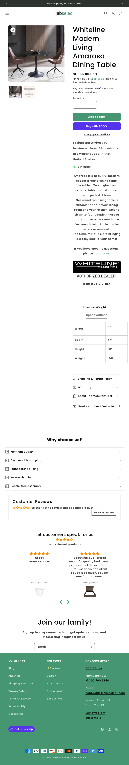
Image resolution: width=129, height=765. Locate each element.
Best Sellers (54, 698)
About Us (14, 676)
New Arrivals (55, 691)
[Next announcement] (122, 3)
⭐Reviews (53, 668)
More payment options (97, 134)
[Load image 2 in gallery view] (29, 92)
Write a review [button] (104, 512)
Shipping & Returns (21, 683)
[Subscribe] (91, 647)
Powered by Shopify (75, 757)
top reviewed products (64, 544)
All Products (55, 683)
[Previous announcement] (6, 3)
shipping (99, 78)
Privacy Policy (17, 691)
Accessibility (17, 706)
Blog (11, 668)
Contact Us (16, 714)
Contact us (93, 668)
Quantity (78, 98)
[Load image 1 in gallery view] (15, 92)
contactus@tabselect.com (105, 693)
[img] (64, 539)
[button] (7, 13)
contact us (102, 253)
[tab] (94, 308)
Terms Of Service (19, 698)
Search (51, 676)
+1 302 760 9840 (97, 680)
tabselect (57, 757)
